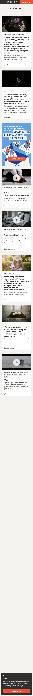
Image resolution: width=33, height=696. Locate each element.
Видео (5, 190)
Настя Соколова (10, 249)
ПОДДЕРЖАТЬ (16, 691)
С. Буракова (9, 300)
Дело (9, 232)
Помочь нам (26, 2)
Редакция (21, 190)
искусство (7, 34)
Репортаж (6, 192)
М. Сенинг (8, 117)
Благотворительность (10, 188)
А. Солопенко (9, 348)
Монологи (21, 34)
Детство (6, 273)
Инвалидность (8, 229)
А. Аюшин (8, 65)
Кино (15, 190)
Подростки (13, 34)
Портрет (6, 376)
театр (5, 91)
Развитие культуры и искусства (19, 89)
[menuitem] (2, 2)
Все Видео (11, 190)
